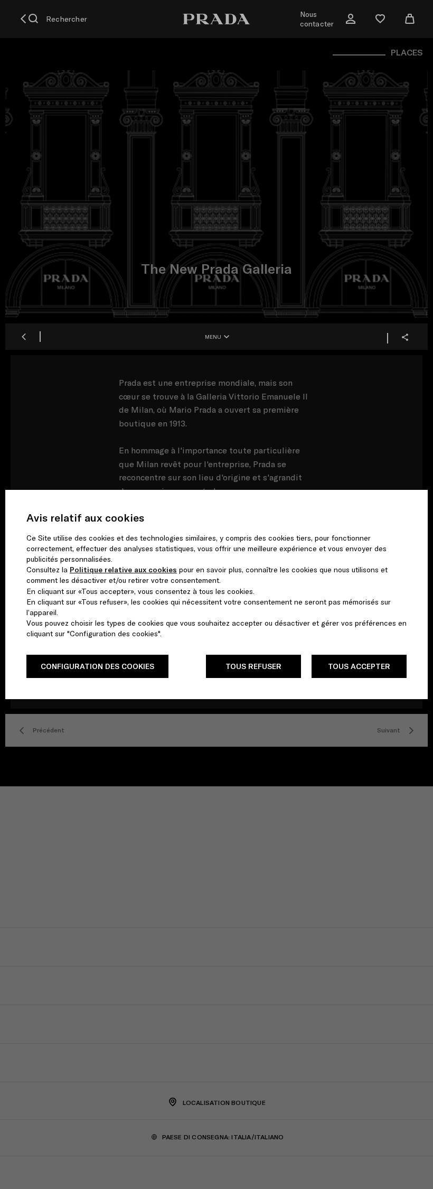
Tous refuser (253, 666)
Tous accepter (359, 666)
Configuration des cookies (97, 666)
